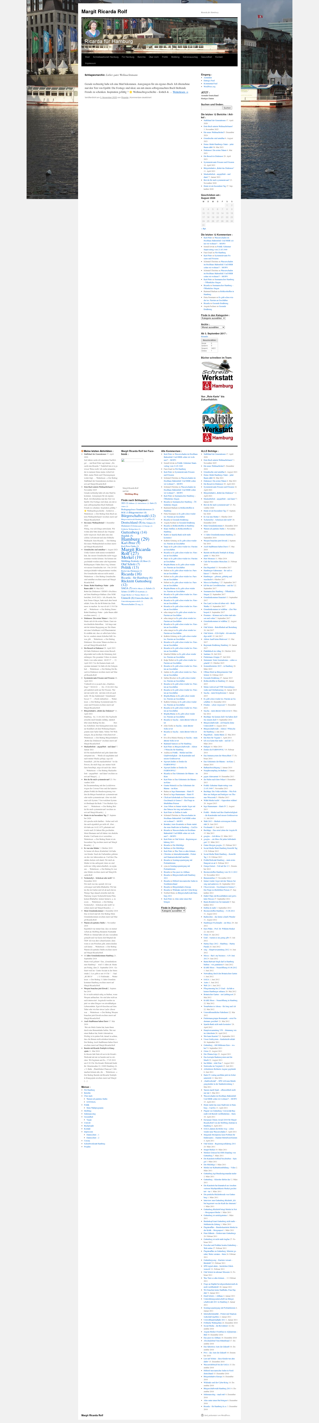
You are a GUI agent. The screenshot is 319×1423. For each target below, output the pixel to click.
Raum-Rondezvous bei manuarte (216, 901)
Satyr (166, 558)
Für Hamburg (128, 56)
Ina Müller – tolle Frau (212, 1063)
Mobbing (175, 56)
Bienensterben (209, 878)
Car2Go (150, 519)
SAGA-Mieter (139, 588)
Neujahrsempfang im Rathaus (215, 770)
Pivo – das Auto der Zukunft (215, 1352)
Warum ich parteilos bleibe (94, 922)
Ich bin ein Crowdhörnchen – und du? (219, 585)
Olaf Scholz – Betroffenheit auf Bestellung (220, 627)
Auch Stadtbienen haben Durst (96, 1021)
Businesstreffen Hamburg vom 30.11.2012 (220, 872)
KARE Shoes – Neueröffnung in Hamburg (220, 1000)
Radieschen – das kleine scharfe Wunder (219, 916)
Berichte (142, 56)
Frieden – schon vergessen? (214, 704)
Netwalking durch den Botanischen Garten (220, 973)
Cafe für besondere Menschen (215, 561)
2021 (124, 503)
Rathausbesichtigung (212, 767)
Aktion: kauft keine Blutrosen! (216, 639)
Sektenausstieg (190, 56)
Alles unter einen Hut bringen (215, 1400)
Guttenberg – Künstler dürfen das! (217, 1179)
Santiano (207, 654)
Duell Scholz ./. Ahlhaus (213, 1295)
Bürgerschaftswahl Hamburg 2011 (217, 1388)
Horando (204, 336)
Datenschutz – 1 (93, 1134)
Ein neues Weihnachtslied (214, 132)
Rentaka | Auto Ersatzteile (174, 824)
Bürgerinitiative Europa (182, 886)
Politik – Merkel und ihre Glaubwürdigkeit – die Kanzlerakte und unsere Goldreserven (179, 755)
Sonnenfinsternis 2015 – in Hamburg (218, 666)
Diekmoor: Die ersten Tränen (215, 150)
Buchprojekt (89, 1125)
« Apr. (203, 228)
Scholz (150, 588)
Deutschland (131, 522)
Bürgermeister (138, 512)
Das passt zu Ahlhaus (181, 872)
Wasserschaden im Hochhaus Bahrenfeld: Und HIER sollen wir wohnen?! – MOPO (219, 240)
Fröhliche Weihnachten (130, 529)
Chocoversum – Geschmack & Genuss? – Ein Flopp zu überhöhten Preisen (180, 800)
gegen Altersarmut (211, 776)
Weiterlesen (180, 92)
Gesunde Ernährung (220, 303)
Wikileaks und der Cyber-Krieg (185, 889)
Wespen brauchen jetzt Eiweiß (95, 988)
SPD (133, 591)
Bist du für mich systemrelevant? (216, 180)
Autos (124, 506)
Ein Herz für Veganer (212, 737)
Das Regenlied (209, 567)
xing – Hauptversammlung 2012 (216, 949)
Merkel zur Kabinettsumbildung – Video (220, 1167)
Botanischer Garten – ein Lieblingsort (218, 994)
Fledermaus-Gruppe (211, 657)
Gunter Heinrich (170, 785)
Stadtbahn (142, 591)
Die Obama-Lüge (210, 1054)
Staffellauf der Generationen (215, 120)
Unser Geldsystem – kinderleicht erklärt (219, 1039)
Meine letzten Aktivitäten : (98, 451)
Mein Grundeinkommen (93, 910)
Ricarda (124, 97)
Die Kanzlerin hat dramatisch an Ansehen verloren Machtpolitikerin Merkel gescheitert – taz (220, 1188)
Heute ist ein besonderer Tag (215, 186)
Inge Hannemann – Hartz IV (183, 791)
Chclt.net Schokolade (172, 797)
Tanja (166, 546)
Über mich (154, 56)
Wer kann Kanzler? (211, 1036)
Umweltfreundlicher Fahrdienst (216, 1012)
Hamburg (135, 539)
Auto (153, 503)
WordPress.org (209, 86)
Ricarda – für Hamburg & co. (215, 1406)
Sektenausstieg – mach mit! (214, 1394)
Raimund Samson (171, 743)
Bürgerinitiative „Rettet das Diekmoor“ (219, 168)
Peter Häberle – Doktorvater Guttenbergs (220, 1233)
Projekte (87, 1146)
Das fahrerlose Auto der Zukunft (216, 1346)
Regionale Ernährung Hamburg (216, 645)
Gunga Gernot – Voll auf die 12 (216, 866)
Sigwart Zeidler (170, 761)
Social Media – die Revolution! (216, 1325)
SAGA (126, 588)
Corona (87, 1140)
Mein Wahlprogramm (95, 1107)
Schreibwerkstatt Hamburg (105, 56)
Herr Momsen (209, 558)
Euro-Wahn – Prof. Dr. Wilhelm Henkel (219, 928)
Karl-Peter (208, 237)
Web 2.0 (207, 985)
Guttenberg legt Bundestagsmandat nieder (220, 1173)
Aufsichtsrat (143, 503)
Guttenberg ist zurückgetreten (215, 1215)
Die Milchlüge (178, 845)
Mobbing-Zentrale (132, 561)
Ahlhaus (133, 503)
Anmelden (208, 77)
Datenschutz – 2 (93, 1137)
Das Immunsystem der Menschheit (217, 755)
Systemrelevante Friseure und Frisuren (219, 162)
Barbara (167, 848)
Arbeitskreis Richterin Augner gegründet (220, 1069)
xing (140, 604)
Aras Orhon (168, 806)
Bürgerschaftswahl (138, 515)
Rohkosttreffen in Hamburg (183, 525)
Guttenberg (134, 532)
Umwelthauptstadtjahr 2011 (214, 1319)
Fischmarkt (208, 827)
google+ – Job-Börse (212, 836)
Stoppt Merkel (127, 595)
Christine (167, 854)
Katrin (166, 534)
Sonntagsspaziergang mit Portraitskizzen (219, 1307)
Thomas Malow (141, 595)
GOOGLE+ (91, 1101)
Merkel (131, 557)
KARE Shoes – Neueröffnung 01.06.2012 (220, 967)
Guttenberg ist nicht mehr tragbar (217, 1239)
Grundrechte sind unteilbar (214, 138)
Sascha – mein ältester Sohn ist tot (217, 710)
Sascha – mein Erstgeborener (215, 692)
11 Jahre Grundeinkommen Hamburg (98, 955)
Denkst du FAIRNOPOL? (214, 749)
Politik (165, 56)
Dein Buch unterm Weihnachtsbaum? (218, 126)
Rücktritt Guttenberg (136, 582)
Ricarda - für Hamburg (137, 577)
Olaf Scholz (130, 564)
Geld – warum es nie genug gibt (216, 937)
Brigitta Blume (169, 564)
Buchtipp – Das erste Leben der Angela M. (220, 830)
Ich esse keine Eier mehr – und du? (217, 740)
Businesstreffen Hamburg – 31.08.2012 (219, 910)
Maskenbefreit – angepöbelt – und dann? (100, 746)
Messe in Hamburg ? (212, 582)
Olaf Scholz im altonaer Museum (217, 1272)
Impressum (90, 63)
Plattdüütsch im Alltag (212, 651)
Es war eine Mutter (91, 848)
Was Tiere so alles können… (186, 851)
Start (87, 56)
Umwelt (87, 1122)
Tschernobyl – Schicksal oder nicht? (98, 878)
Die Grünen (149, 522)
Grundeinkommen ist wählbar (215, 621)
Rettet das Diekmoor (131, 570)
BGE (124, 512)
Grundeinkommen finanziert (215, 597)
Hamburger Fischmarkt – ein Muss (217, 922)
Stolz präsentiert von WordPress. (217, 1415)
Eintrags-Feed (209, 80)
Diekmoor (127, 525)
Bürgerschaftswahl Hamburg (133, 519)
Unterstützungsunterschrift (132, 601)
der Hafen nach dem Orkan (214, 779)
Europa (148, 526)
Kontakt (219, 56)
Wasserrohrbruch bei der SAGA (216, 1364)
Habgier (207, 746)
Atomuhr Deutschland (209, 95)
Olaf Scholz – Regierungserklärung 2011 (220, 1143)
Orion (206, 934)
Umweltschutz (144, 598)
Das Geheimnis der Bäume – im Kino (218, 761)
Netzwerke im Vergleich (213, 1066)
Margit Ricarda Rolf (104, 11)
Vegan (89, 1119)
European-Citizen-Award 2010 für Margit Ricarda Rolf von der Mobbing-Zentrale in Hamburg (220, 1122)
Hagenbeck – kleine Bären (214, 734)
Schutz (125, 591)
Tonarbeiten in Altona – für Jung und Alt (220, 1006)
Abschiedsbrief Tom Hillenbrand (216, 1340)
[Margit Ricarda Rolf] (132, 461)
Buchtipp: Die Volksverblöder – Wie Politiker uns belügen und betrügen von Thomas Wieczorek (220, 794)
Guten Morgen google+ (213, 845)
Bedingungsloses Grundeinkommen (137, 509)
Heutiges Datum (207, 98)
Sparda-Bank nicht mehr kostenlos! (217, 1024)
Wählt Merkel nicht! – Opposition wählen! (220, 800)
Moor (146, 561)
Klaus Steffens (169, 528)
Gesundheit (206, 56)
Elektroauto (138, 526)
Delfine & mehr (181, 812)
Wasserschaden (129, 604)
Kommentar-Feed (210, 83)
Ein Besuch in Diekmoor (213, 156)
